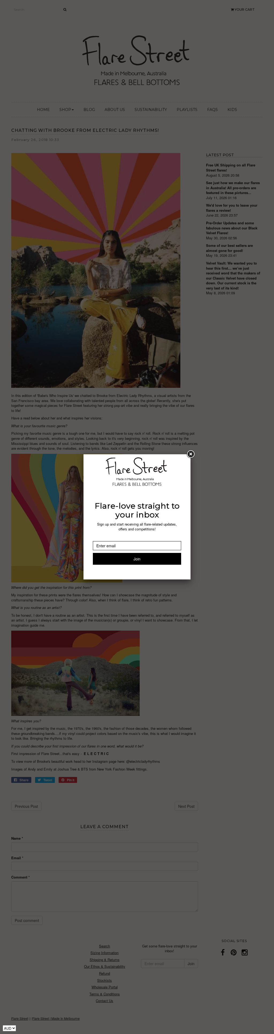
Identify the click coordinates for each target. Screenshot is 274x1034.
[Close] (190, 454)
